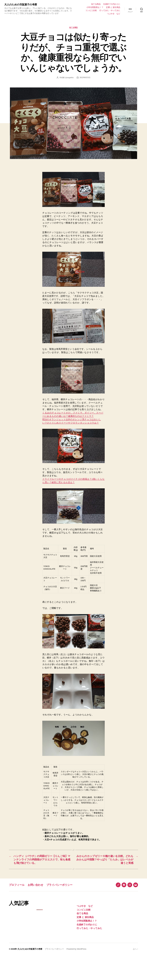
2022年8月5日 (85, 77)
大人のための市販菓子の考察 (20, 4)
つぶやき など (113, 14)
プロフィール (17, 884)
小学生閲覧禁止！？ (94, 7)
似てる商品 (96, 4)
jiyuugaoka (69, 77)
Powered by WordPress (76, 949)
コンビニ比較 (91, 10)
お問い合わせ (35, 884)
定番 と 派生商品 (113, 7)
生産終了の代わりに (111, 4)
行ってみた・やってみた (109, 10)
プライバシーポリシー (59, 884)
